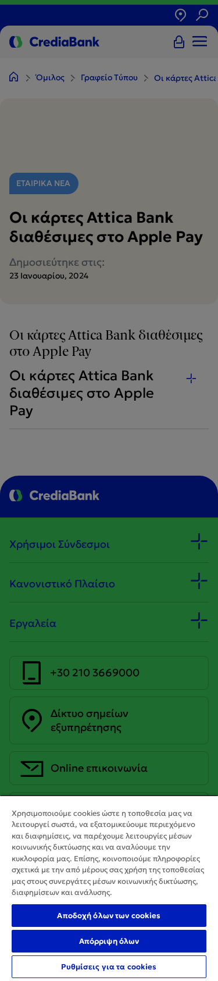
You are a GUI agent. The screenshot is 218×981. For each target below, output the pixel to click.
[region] (109, 888)
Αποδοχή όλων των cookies (108, 916)
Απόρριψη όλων (109, 941)
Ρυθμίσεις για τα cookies (108, 967)
